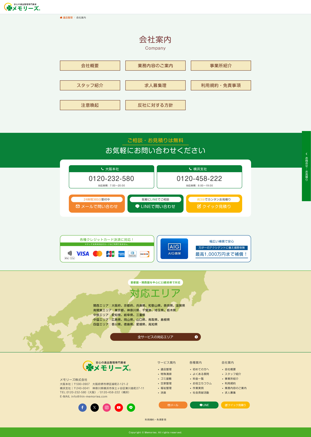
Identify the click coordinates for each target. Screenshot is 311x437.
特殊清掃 (166, 374)
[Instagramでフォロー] (107, 407)
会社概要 (230, 369)
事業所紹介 (232, 378)
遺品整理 (166, 369)
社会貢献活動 (201, 392)
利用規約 (230, 383)
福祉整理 (166, 388)
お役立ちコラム (202, 383)
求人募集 (230, 392)
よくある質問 (201, 374)
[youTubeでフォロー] (119, 407)
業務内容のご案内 (236, 388)
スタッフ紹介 (233, 374)
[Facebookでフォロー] (82, 407)
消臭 (163, 392)
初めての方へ (201, 369)
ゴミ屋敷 (166, 378)
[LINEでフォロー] (131, 407)
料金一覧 (198, 378)
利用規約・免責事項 (155, 419)
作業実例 (198, 388)
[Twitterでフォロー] (95, 407)
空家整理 (166, 383)
